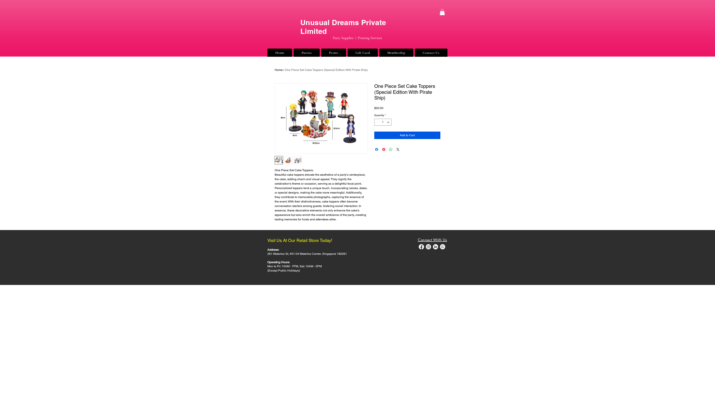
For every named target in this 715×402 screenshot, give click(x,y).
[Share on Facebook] (376, 149)
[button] (442, 12)
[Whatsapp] (442, 246)
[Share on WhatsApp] (391, 149)
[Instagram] (428, 246)
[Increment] (388, 122)
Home (279, 70)
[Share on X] (398, 149)
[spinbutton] (382, 122)
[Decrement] (377, 122)
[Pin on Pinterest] (384, 149)
